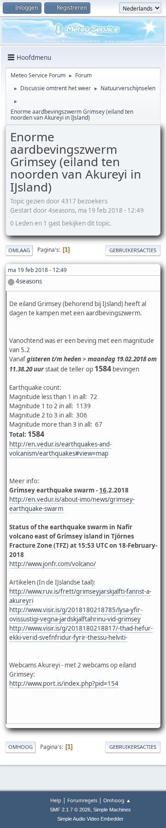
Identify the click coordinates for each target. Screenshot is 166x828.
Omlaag (19, 250)
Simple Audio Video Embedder (90, 819)
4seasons (29, 281)
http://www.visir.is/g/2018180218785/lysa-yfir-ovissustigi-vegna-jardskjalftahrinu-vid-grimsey (75, 614)
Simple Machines (112, 809)
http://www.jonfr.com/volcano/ (52, 564)
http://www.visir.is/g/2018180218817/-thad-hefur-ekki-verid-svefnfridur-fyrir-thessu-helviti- (81, 633)
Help (55, 800)
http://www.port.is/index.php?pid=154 (64, 683)
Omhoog (20, 746)
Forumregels (82, 800)
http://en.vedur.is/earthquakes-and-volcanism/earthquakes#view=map (60, 448)
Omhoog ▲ (117, 800)
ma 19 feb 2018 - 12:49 (37, 270)
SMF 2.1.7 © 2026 (70, 809)
